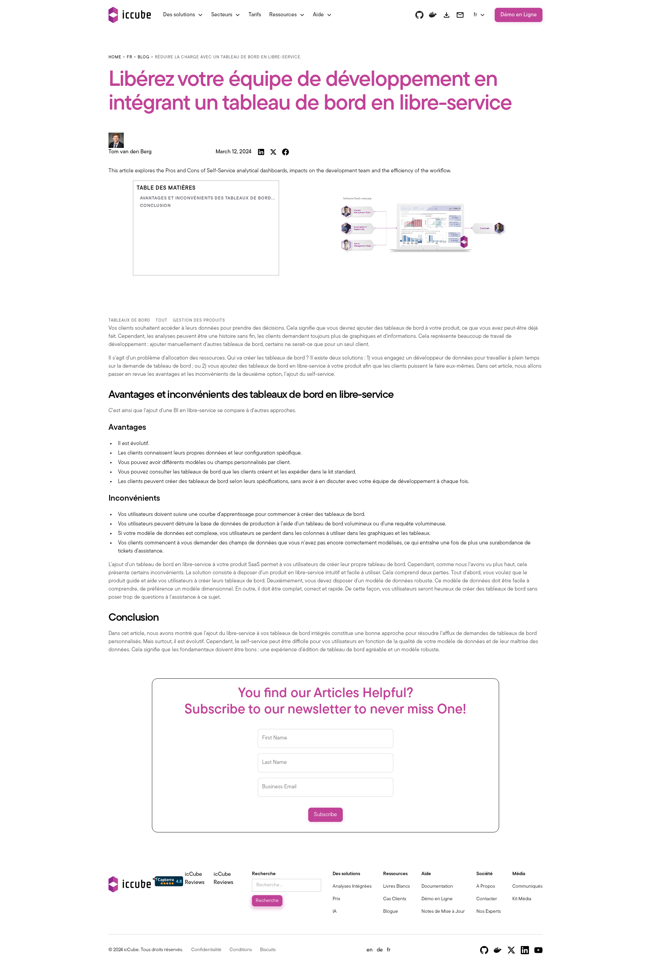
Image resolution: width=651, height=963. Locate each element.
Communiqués (527, 886)
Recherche (264, 874)
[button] (183, 14)
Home (114, 57)
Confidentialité (206, 949)
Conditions (241, 949)
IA (335, 911)
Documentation (437, 886)
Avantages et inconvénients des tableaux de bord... (207, 198)
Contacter (486, 899)
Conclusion (155, 206)
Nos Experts (488, 911)
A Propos (485, 886)
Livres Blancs (396, 886)
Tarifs (255, 15)
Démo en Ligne (518, 15)
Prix (336, 899)
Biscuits (268, 949)
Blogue (390, 911)
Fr (129, 57)
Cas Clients (394, 899)
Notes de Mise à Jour (443, 911)
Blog (144, 57)
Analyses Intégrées (352, 886)
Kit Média (521, 899)
